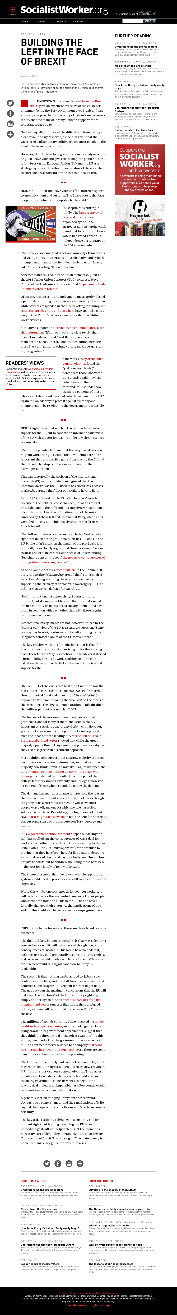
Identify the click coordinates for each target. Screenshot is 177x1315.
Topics (24, 21)
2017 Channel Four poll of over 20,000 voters (52, 771)
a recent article (65, 570)
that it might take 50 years (46, 817)
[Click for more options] (10, 136)
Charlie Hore (48, 84)
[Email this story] (10, 126)
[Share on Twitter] (10, 105)
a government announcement (49, 834)
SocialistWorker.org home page (88, 1305)
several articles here (38, 310)
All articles (59, 21)
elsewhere (67, 310)
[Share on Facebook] (10, 116)
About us (78, 21)
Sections (40, 21)
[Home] (65, 10)
